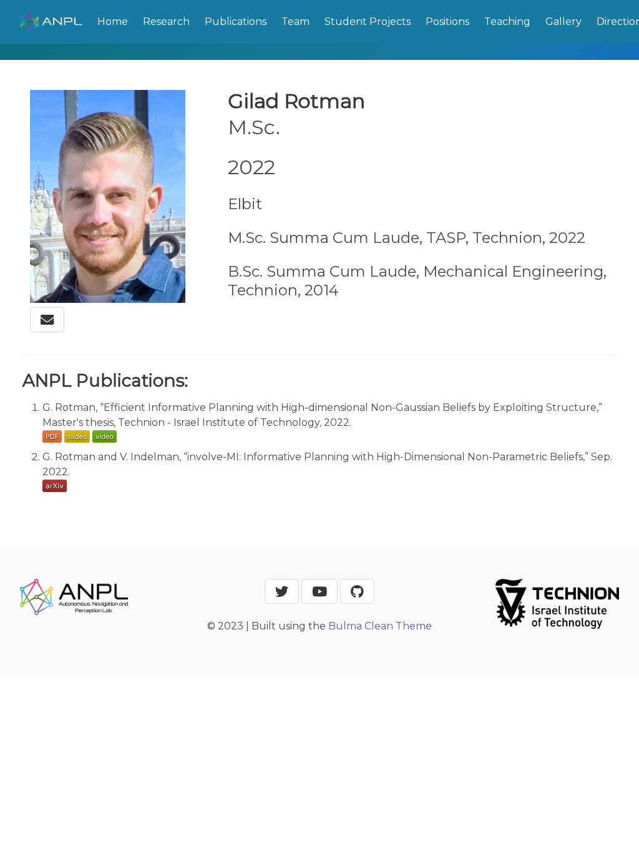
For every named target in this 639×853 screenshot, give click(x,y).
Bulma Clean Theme (380, 626)
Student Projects (367, 21)
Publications (235, 21)
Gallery (563, 21)
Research (166, 21)
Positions (447, 21)
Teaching (507, 21)
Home (112, 21)
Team (295, 21)
